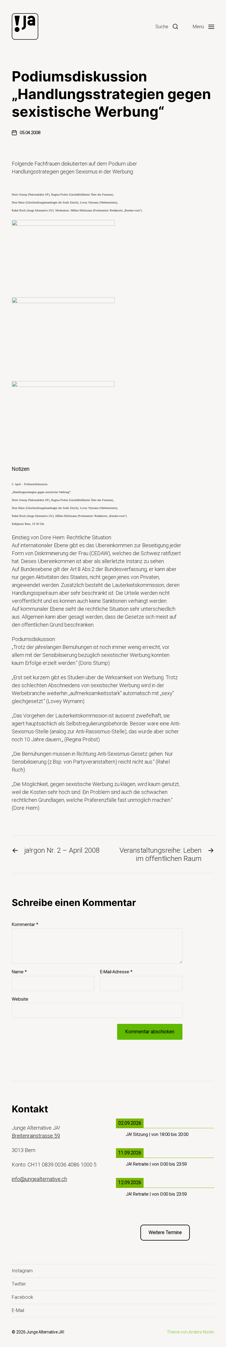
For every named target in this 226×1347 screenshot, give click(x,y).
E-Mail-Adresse (116, 971)
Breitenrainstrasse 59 (36, 1136)
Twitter (19, 1284)
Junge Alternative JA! (45, 1332)
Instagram (22, 1270)
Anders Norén (201, 1332)
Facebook (22, 1297)
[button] (166, 26)
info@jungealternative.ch (39, 1179)
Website (20, 999)
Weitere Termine (165, 1232)
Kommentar (25, 924)
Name (19, 971)
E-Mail (18, 1310)
